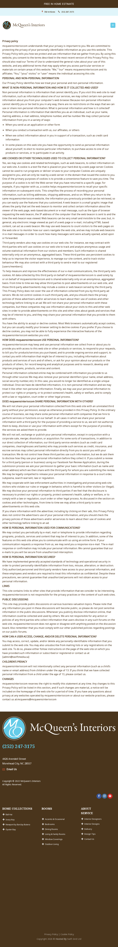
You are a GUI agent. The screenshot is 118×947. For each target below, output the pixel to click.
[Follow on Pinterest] (110, 796)
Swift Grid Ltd (74, 938)
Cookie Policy (67, 934)
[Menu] (113, 25)
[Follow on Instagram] (104, 796)
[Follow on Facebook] (99, 796)
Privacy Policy (51, 934)
